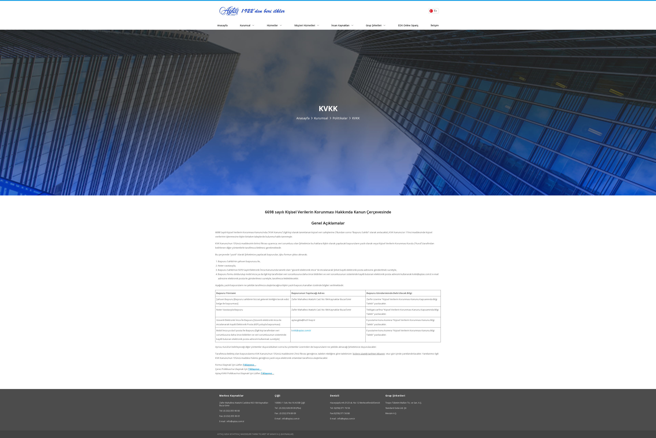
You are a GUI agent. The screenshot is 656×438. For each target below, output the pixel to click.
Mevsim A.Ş (390, 413)
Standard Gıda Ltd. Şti (395, 408)
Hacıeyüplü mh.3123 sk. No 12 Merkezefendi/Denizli (355, 402)
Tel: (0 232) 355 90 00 (229, 410)
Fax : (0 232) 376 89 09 (285, 413)
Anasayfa (222, 25)
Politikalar (340, 118)
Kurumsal (321, 118)
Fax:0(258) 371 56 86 (340, 413)
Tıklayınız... (249, 364)
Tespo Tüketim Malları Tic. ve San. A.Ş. (403, 402)
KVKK (356, 118)
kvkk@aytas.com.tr (301, 330)
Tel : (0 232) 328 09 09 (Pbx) (288, 408)
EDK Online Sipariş (408, 25)
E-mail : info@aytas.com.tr (231, 421)
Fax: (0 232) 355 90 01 (229, 416)
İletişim (435, 25)
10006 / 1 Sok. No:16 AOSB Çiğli (290, 402)
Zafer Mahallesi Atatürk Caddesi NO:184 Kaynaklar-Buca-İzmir (244, 404)
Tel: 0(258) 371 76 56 (340, 408)
